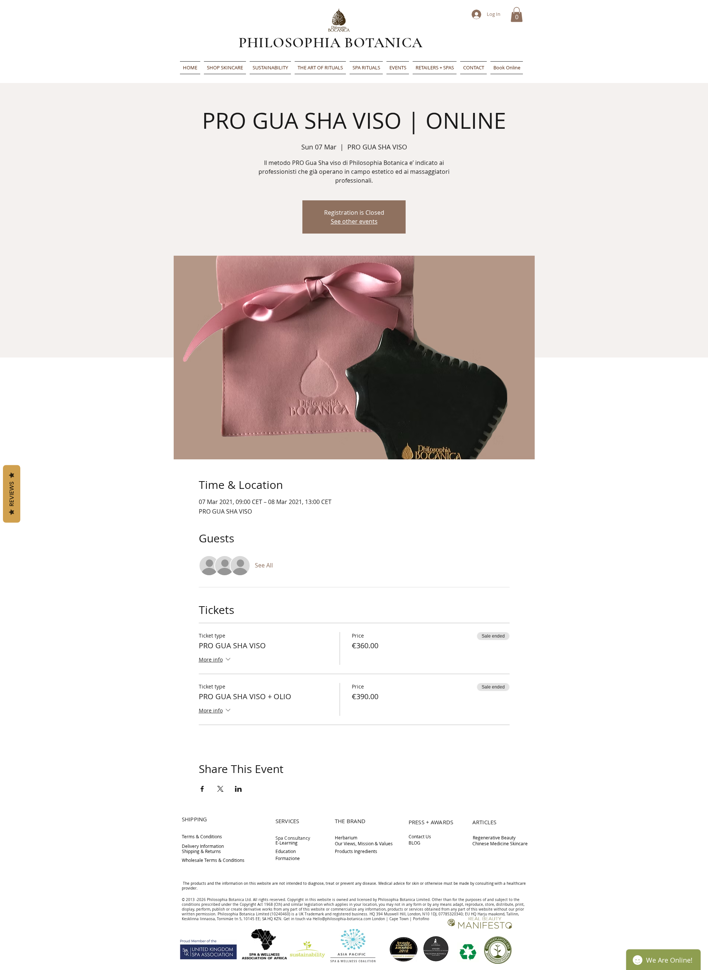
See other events (354, 221)
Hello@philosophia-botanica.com (342, 919)
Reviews (11, 493)
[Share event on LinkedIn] (238, 789)
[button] (516, 14)
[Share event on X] (220, 789)
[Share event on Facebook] (202, 789)
